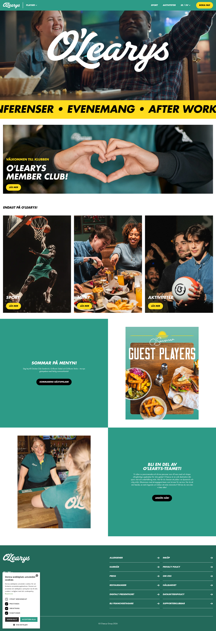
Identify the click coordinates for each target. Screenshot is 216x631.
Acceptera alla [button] (29, 619)
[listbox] (37, 575)
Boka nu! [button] (204, 5)
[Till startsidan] (11, 5)
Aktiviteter (169, 5)
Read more (9, 594)
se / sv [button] (184, 5)
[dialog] (21, 600)
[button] (32, 5)
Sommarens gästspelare (54, 382)
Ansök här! (162, 498)
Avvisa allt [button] (12, 619)
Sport (154, 5)
